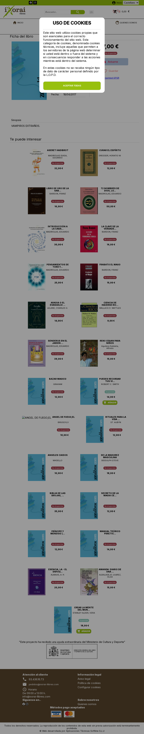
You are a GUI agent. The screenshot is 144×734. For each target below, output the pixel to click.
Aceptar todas (72, 85)
